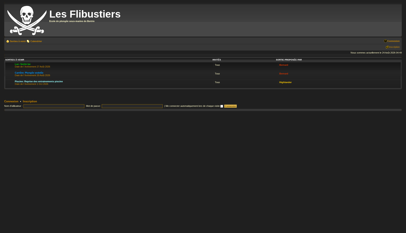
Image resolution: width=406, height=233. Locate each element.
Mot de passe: (93, 106)
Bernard (283, 65)
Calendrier (36, 41)
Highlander (285, 82)
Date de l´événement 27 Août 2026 (32, 65)
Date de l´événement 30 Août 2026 (32, 74)
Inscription (394, 47)
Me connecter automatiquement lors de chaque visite (193, 106)
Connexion (393, 41)
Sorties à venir (18, 41)
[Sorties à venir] (27, 20)
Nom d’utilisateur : (13, 106)
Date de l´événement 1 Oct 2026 (39, 82)
